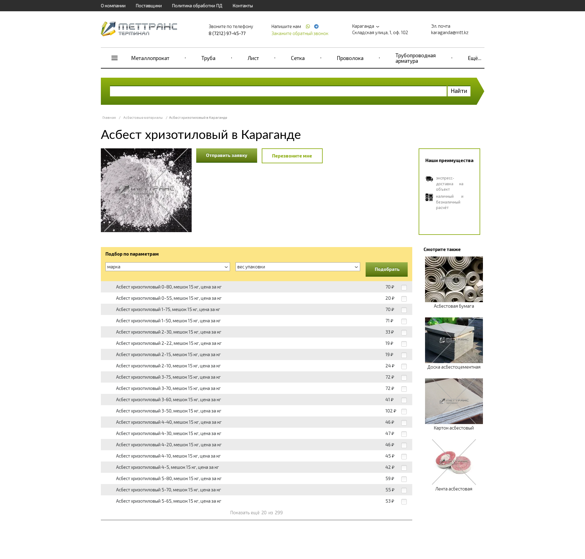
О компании (113, 5)
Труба (208, 58)
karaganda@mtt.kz (450, 32)
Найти (459, 90)
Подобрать (387, 269)
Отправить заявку (226, 155)
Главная (109, 117)
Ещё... (474, 58)
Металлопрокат (150, 58)
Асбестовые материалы (143, 117)
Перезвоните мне (292, 155)
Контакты (242, 5)
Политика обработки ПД (197, 5)
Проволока (350, 58)
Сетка (298, 58)
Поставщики (149, 5)
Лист (253, 58)
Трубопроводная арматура (415, 57)
